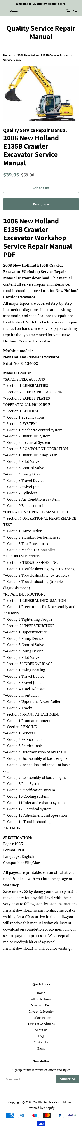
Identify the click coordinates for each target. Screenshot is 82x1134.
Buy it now (41, 204)
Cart (75, 11)
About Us (41, 1030)
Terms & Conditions (41, 1024)
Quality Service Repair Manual (41, 32)
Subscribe (67, 1079)
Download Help (41, 1005)
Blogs (41, 1048)
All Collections (41, 999)
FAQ (41, 1036)
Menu (13, 11)
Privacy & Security (41, 1011)
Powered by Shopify (41, 1108)
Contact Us (41, 1042)
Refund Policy (41, 1017)
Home (7, 55)
